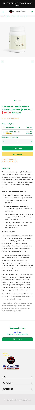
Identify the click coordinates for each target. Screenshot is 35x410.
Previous (2, 61)
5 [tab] (19, 100)
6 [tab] (20, 100)
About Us (5, 353)
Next (32, 61)
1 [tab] (14, 100)
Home (2, 16)
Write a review (17, 339)
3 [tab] (16, 100)
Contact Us (6, 355)
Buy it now (17, 155)
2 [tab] (15, 100)
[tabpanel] (17, 60)
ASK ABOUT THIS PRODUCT (11, 118)
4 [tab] (18, 100)
